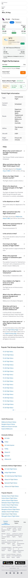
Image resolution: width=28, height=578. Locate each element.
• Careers (12, 566)
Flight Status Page (13, 329)
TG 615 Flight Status (8, 381)
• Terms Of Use (7, 566)
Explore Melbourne (7, 428)
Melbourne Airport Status (9, 422)
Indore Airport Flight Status (9, 498)
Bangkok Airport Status (8, 424)
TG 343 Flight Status (8, 364)
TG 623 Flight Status (8, 358)
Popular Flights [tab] (5, 522)
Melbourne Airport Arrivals (9, 426)
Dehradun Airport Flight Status (10, 502)
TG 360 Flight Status (8, 354)
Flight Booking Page (10, 333)
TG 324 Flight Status (8, 407)
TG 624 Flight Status (8, 387)
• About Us (25, 566)
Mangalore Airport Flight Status (11, 509)
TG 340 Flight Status (8, 404)
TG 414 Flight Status (8, 378)
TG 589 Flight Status (8, 371)
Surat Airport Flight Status (9, 507)
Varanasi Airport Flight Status (10, 496)
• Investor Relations (12, 568)
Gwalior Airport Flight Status (10, 505)
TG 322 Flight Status (8, 394)
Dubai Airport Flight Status (9, 514)
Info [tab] (25, 522)
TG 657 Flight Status (8, 361)
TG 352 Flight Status (8, 391)
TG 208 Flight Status (8, 397)
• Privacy (2, 566)
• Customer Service (18, 566)
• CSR (18, 568)
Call (23, 72)
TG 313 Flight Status (8, 384)
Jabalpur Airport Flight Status (10, 511)
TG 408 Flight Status (8, 368)
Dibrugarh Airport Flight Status (10, 516)
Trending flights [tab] (16, 522)
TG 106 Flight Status (8, 401)
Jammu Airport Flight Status (10, 500)
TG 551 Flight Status (8, 374)
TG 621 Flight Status (8, 351)
